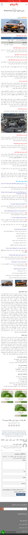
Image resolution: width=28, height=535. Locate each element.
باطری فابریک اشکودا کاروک (14, 433)
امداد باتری (24, 531)
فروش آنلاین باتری (23, 524)
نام (24, 471)
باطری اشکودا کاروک (22, 433)
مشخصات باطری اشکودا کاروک (10, 436)
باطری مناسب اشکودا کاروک (19, 434)
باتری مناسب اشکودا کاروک (6, 432)
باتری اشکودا (14, 9)
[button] (26, 4)
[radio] (19, 425)
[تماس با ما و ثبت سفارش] (3, 532)
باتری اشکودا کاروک (10, 430)
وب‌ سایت (23, 483)
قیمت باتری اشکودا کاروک (9, 434)
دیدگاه (23, 460)
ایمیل (23, 477)
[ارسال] (2, 509)
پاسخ (1, 450)
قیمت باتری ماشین (23, 527)
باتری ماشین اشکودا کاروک (16, 432)
